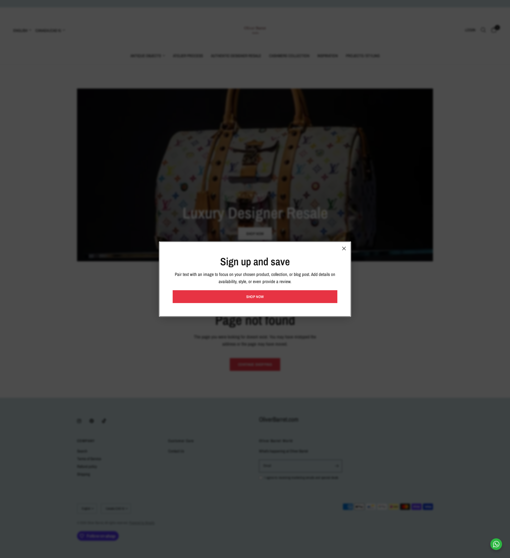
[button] (255, 296)
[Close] (344, 248)
